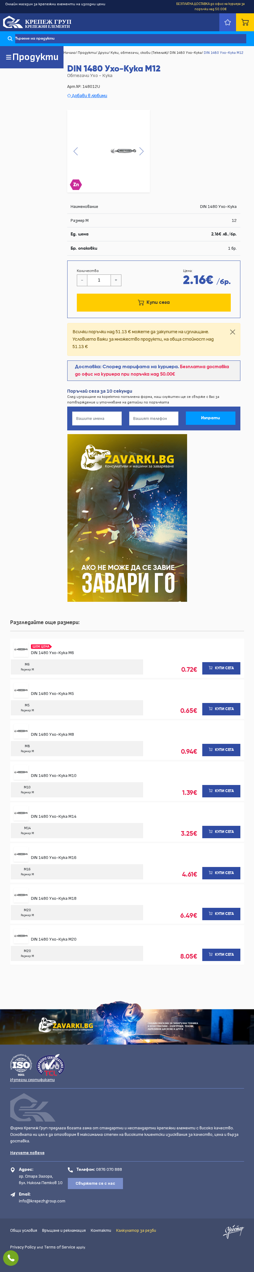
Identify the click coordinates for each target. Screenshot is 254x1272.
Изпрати (210, 418)
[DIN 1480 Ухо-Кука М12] (108, 151)
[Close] (232, 332)
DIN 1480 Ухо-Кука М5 (52, 693)
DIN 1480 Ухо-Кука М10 (54, 775)
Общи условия (23, 1230)
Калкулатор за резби (136, 1230)
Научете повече (27, 1152)
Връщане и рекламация (64, 1230)
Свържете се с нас (95, 1183)
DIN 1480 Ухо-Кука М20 (54, 939)
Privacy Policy (23, 1247)
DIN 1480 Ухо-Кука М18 (54, 898)
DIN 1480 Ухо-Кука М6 (52, 652)
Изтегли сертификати (32, 1079)
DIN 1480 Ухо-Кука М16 (54, 857)
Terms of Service (59, 1247)
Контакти (101, 1230)
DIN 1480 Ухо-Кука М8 (52, 734)
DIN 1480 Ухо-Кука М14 (54, 816)
